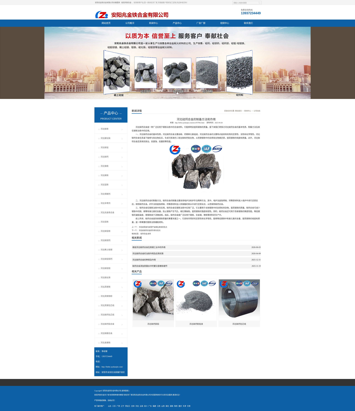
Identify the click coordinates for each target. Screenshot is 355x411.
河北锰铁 (104, 185)
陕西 (176, 406)
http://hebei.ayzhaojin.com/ (112, 367)
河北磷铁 (104, 175)
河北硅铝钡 (105, 268)
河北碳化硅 (105, 138)
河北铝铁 (104, 222)
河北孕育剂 (105, 203)
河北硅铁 (104, 129)
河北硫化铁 (105, 277)
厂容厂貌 (200, 23)
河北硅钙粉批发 (196, 324)
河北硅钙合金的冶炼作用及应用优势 (147, 254)
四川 (145, 406)
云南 (141, 406)
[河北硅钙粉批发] (196, 280)
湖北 (167, 406)
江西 (158, 406)
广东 (150, 406)
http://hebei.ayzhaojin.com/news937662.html (189, 123)
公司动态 (257, 111)
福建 (154, 406)
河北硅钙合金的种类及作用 (144, 260)
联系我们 (248, 23)
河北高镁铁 (105, 287)
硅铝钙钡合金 (126, 3)
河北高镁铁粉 (106, 296)
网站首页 (106, 23)
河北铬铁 (104, 166)
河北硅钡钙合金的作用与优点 (149, 230)
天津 (184, 406)
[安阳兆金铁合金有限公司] (131, 8)
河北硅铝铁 (105, 231)
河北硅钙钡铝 (153, 324)
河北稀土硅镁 (106, 250)
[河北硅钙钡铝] (153, 280)
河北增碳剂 (105, 194)
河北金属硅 (105, 343)
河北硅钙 (104, 157)
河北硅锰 (104, 147)
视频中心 (224, 23)
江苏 (114, 406)
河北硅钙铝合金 (107, 324)
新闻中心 (153, 23)
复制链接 (125, 391)
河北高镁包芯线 (107, 305)
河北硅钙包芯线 (107, 315)
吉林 (133, 406)
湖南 (171, 406)
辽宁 (122, 406)
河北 (137, 406)
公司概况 (129, 23)
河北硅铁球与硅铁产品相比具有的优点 (152, 227)
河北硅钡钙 (105, 240)
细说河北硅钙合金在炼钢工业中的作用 (148, 247)
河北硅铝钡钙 (106, 259)
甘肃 (188, 406)
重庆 (180, 406)
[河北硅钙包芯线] (239, 280)
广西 (118, 406)
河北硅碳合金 (106, 333)
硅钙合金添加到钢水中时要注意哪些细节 (149, 266)
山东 (109, 406)
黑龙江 (127, 406)
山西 (163, 406)
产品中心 (177, 23)
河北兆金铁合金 (107, 212)
